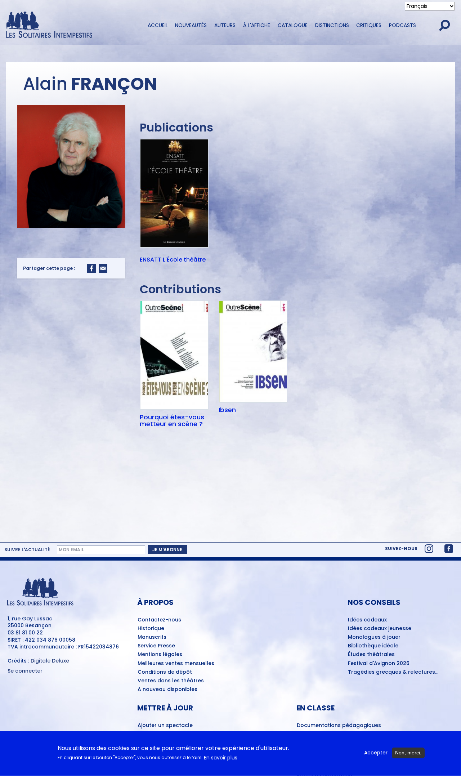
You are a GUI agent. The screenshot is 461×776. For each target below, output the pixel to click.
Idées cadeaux (367, 620)
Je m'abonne (167, 550)
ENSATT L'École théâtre (173, 260)
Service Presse (156, 646)
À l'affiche (256, 25)
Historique (151, 628)
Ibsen (227, 410)
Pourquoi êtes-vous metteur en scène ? (172, 420)
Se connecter (25, 671)
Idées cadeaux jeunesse (379, 628)
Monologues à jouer (374, 637)
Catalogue (293, 25)
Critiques (368, 25)
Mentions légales (160, 654)
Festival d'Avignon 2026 (378, 663)
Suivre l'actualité (27, 549)
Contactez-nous (159, 620)
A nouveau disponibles (167, 689)
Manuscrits (152, 637)
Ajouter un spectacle (165, 725)
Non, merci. (408, 752)
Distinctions (332, 25)
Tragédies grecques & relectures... (393, 672)
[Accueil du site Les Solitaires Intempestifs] (70, 25)
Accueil (158, 25)
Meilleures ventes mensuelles (176, 663)
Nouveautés (191, 25)
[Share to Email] (103, 268)
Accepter (376, 752)
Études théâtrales (371, 654)
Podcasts (402, 25)
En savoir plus (220, 757)
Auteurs (225, 25)
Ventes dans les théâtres (171, 681)
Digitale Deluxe (50, 660)
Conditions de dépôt (165, 672)
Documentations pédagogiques (339, 725)
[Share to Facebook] (91, 268)
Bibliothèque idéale (373, 646)
